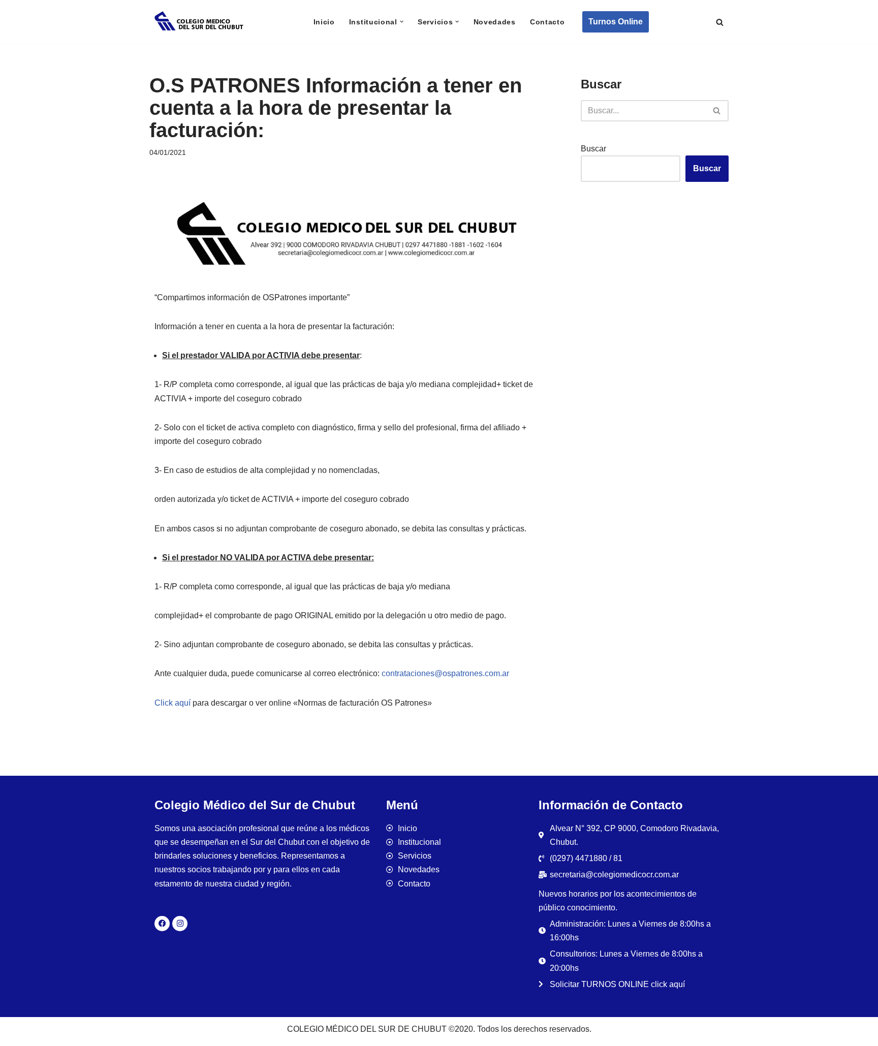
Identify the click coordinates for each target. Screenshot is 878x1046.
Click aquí (172, 703)
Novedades (495, 22)
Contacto (547, 22)
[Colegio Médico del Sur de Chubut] (200, 22)
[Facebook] (162, 923)
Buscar (593, 148)
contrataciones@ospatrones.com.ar (445, 673)
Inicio (324, 22)
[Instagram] (179, 923)
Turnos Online (615, 21)
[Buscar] (720, 22)
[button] (401, 21)
